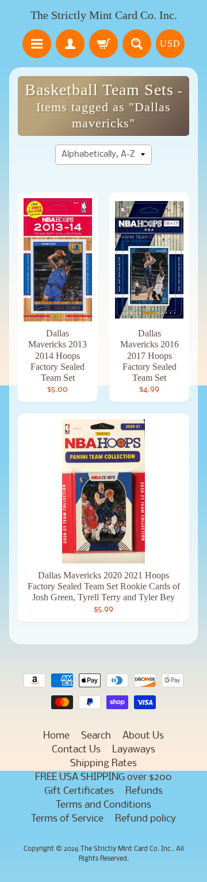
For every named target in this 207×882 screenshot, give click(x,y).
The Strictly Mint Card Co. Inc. (103, 15)
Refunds (144, 791)
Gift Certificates (79, 791)
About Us (143, 735)
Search (96, 735)
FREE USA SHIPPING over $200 (103, 777)
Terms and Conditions (103, 805)
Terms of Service (67, 818)
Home (56, 735)
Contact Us (76, 749)
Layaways (133, 749)
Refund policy (145, 818)
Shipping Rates (103, 763)
